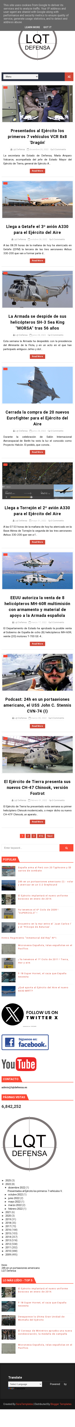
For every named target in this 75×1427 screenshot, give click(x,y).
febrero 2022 (15, 1208)
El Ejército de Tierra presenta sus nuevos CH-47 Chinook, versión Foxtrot (37, 787)
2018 (8, 1222)
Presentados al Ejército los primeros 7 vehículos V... (35, 1191)
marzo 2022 (15, 1205)
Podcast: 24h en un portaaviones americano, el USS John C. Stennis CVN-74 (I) (37, 705)
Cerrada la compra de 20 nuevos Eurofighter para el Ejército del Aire (37, 418)
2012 (8, 1244)
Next (49, 836)
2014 (8, 1236)
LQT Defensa (9, 1270)
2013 (8, 1240)
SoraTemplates (24, 1404)
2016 (8, 1229)
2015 (8, 1233)
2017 (8, 1226)
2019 (8, 1219)
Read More (37, 171)
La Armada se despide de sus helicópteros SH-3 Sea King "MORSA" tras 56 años (37, 322)
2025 (8, 1180)
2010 (8, 1251)
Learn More (32, 27)
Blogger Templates (61, 1404)
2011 (8, 1247)
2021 (8, 1212)
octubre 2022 (15, 1194)
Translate (20, 1388)
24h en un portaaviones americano (21, 1268)
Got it (47, 27)
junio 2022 (14, 1198)
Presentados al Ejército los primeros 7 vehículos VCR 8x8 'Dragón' (37, 136)
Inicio (4, 1265)
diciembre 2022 (17, 1187)
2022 (8, 1184)
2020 (8, 1215)
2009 (8, 1254)
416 (41, 836)
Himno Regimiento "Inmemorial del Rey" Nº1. (29, 938)
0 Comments (59, 149)
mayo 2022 (14, 1201)
